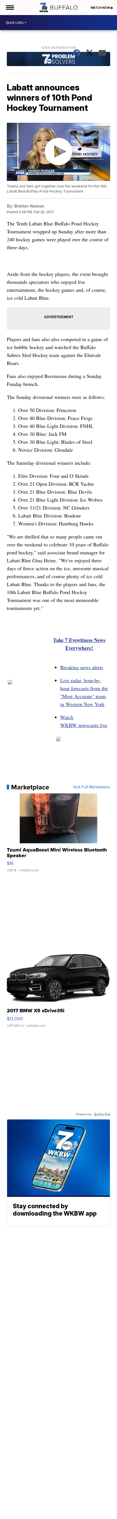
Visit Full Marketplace (91, 787)
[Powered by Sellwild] (102, 1114)
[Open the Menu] (9, 7)
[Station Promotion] (58, 60)
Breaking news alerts (81, 667)
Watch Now (100, 7)
